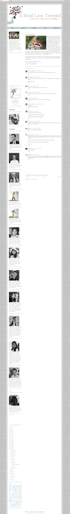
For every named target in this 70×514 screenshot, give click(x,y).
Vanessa (29, 92)
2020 (11, 431)
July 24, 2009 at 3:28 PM (35, 86)
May (12, 471)
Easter (17, 490)
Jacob (13, 493)
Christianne (15, 489)
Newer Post (27, 176)
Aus (28, 134)
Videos (10, 506)
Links (45, 28)
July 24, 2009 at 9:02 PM (35, 111)
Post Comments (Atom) (33, 179)
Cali (17, 487)
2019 (11, 432)
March (12, 474)
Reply (29, 73)
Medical (20, 496)
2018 (11, 434)
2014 (11, 440)
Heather (29, 86)
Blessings (14, 487)
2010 (11, 447)
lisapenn (29, 154)
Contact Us (56, 28)
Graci (16, 491)
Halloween (20, 491)
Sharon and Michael (31, 70)
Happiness (10, 493)
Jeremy (15, 493)
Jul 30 (13, 459)
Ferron (10, 491)
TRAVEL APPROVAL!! (16, 464)
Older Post (59, 176)
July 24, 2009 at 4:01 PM (35, 92)
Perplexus (14, 500)
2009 (11, 448)
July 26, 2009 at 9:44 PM (35, 154)
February (12, 476)
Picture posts (11, 501)
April (12, 472)
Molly (9, 497)
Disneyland (13, 490)
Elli (18, 490)
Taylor (15, 504)
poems (14, 501)
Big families (19, 486)
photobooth (16, 500)
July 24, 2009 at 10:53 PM (35, 128)
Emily (21, 490)
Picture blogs (20, 500)
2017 (11, 436)
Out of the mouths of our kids (15, 498)
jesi (17, 493)
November (13, 451)
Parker (10, 500)
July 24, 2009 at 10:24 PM (35, 121)
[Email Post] (35, 63)
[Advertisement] (15, 69)
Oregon (15, 497)
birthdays (10, 487)
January (12, 477)
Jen (28, 98)
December (13, 450)
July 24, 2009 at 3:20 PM (36, 76)
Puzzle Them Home (18, 501)
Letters (10, 494)
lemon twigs (30, 77)
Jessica (20, 493)
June (12, 469)
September (13, 455)
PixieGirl (29, 121)
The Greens (32, 63)
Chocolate (10, 488)
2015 (11, 439)
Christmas (20, 488)
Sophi (17, 503)
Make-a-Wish (16, 496)
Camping (20, 487)
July (12, 458)
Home (12, 28)
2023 (11, 428)
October (12, 453)
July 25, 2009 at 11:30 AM (37, 148)
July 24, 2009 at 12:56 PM (39, 70)
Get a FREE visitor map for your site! (35, 512)
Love (13, 496)
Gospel (13, 491)
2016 (11, 437)
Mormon (12, 497)
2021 (11, 429)
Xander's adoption (32, 64)
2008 (11, 479)
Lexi (13, 495)
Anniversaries (14, 486)
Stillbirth (12, 504)
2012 (11, 444)
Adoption (34, 28)
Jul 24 (13, 462)
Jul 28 (13, 461)
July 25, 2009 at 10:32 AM (34, 134)
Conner (10, 490)
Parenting (20, 498)
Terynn (29, 111)
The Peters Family (31, 104)
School (15, 502)
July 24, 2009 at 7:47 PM (38, 104)
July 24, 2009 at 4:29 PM (33, 98)
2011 (11, 445)
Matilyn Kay (30, 148)
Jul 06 (13, 467)
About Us (23, 28)
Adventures (15, 485)
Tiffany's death (19, 504)
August (12, 456)
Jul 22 (13, 466)
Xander (13, 506)
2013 (11, 442)
